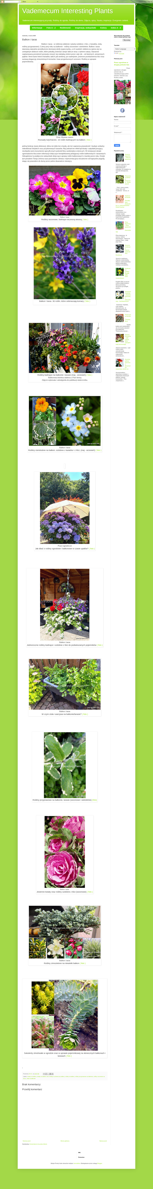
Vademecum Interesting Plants (67, 11)
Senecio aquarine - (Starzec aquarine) (128, 157)
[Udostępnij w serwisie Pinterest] (52, 1074)
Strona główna (64, 1141)
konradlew (77, 1163)
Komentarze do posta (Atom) (38, 1144)
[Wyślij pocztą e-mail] (44, 1074)
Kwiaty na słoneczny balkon (57, 1076)
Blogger (99, 1163)
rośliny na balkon (69, 1076)
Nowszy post (26, 1141)
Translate (121, 54)
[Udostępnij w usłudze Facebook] (50, 1074)
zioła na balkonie (31, 1078)
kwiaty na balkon (31, 1076)
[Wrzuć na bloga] (46, 1074)
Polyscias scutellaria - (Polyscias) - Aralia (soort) (128, 180)
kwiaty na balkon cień (43, 1076)
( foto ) (89, 140)
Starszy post (103, 1141)
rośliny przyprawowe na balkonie (84, 1076)
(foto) (94, 800)
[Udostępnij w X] (48, 1074)
